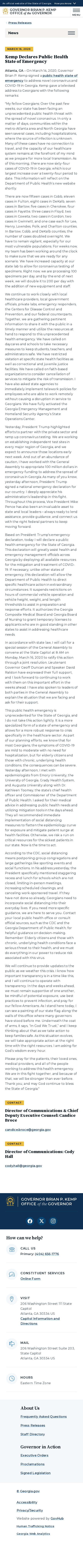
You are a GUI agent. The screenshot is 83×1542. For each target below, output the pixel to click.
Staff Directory (32, 1434)
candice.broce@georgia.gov (28, 1130)
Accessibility (27, 1502)
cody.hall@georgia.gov (23, 1166)
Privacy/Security (30, 1510)
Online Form (30, 1279)
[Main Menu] (75, 11)
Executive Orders (34, 1455)
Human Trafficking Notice (35, 1526)
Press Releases (19, 23)
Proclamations (32, 1464)
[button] (71, 33)
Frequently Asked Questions (43, 1416)
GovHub (57, 1518)
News (13, 33)
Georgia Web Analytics (33, 1533)
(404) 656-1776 (47, 1254)
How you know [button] (62, 3)
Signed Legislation (35, 1473)
